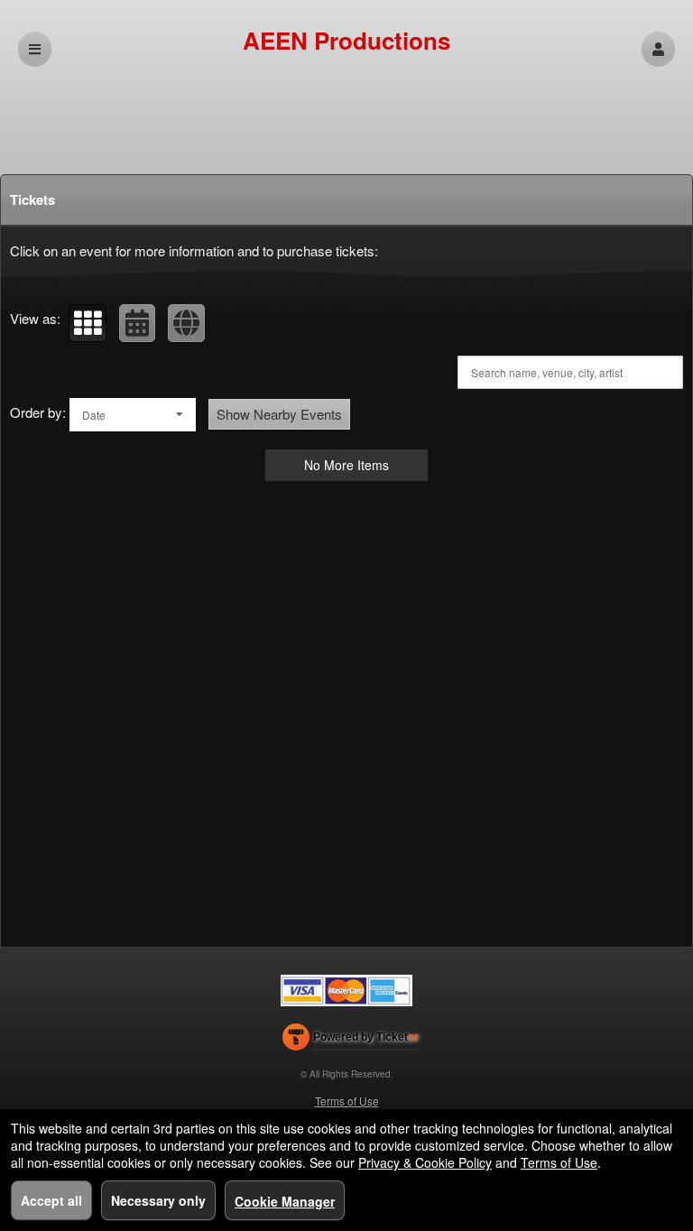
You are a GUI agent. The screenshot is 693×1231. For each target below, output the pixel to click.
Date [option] (94, 414)
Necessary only (158, 1200)
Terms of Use (347, 1100)
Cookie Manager (285, 1201)
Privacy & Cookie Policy (425, 1162)
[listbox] (132, 414)
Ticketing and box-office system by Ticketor (350, 1041)
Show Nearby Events (279, 413)
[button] (658, 49)
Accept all (51, 1200)
